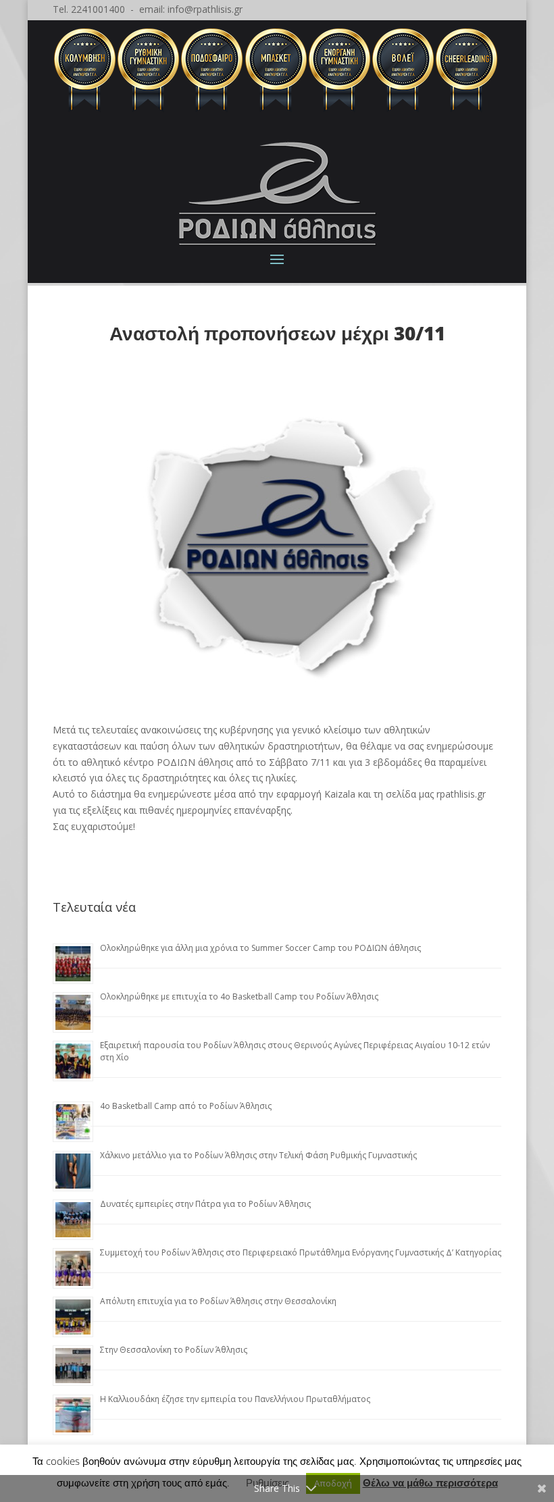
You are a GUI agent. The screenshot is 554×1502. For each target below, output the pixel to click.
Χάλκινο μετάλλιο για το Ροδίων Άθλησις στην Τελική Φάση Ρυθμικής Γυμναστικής (258, 1155)
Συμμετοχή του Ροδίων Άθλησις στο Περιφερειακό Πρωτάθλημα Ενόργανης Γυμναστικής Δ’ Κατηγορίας (300, 1252)
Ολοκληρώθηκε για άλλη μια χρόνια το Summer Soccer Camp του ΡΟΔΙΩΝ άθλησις (260, 948)
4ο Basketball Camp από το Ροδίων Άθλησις (186, 1106)
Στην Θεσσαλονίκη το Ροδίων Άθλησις (173, 1349)
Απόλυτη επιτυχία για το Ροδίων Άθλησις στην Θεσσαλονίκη (218, 1301)
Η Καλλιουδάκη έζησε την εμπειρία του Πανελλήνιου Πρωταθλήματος (235, 1399)
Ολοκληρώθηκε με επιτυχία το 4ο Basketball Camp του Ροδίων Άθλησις (239, 996)
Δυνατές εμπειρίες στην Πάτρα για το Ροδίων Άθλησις (205, 1204)
